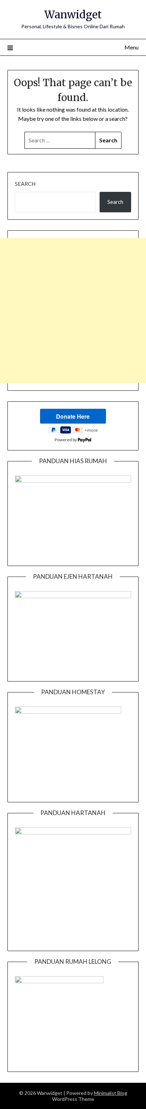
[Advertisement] (73, 310)
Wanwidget (73, 14)
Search (25, 184)
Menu (131, 47)
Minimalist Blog (110, 1093)
